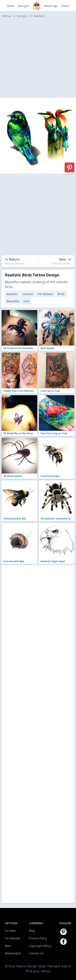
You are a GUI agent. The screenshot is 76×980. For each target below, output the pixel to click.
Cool (26, 301)
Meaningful (13, 953)
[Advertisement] (38, 58)
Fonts (65, 6)
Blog (32, 931)
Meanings (51, 6)
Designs (23, 6)
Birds (61, 294)
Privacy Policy (38, 938)
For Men (10, 931)
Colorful (27, 294)
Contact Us (36, 953)
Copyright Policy (40, 946)
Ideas (11, 6)
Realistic (39, 16)
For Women (45, 294)
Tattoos (6, 16)
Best (8, 946)
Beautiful (13, 301)
